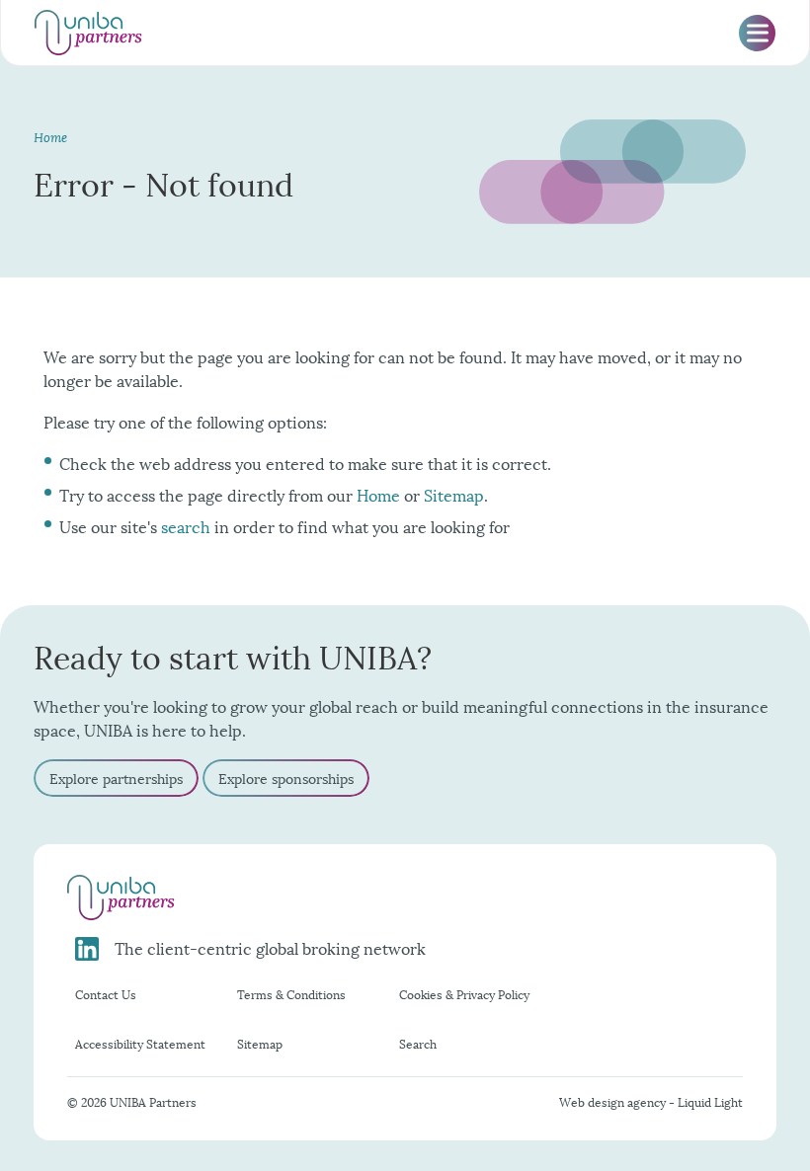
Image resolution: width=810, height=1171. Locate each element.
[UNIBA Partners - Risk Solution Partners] (88, 32)
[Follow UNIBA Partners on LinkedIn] (91, 949)
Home (378, 494)
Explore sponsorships (286, 777)
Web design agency (614, 1101)
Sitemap (454, 494)
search (185, 525)
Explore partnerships (116, 777)
